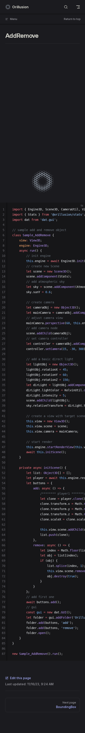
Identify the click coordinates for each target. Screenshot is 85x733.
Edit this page (20, 678)
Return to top (72, 19)
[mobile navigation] (78, 7)
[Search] (66, 7)
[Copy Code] (78, 209)
